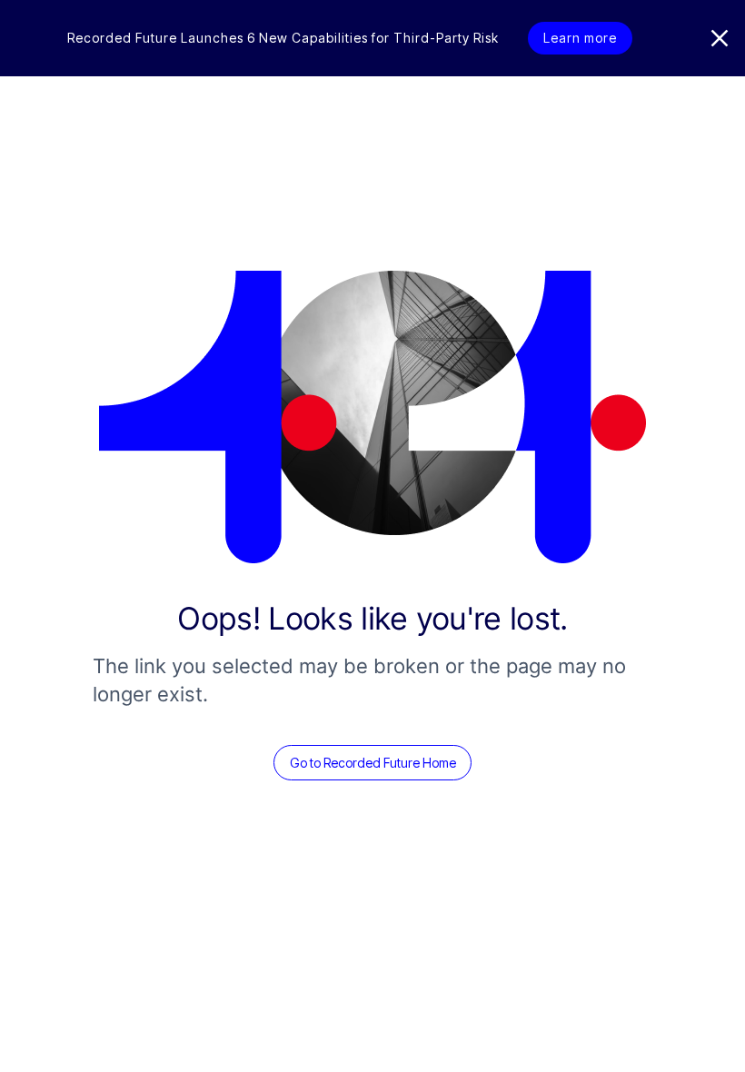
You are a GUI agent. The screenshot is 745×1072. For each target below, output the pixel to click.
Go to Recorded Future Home (373, 762)
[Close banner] (719, 38)
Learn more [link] (580, 37)
